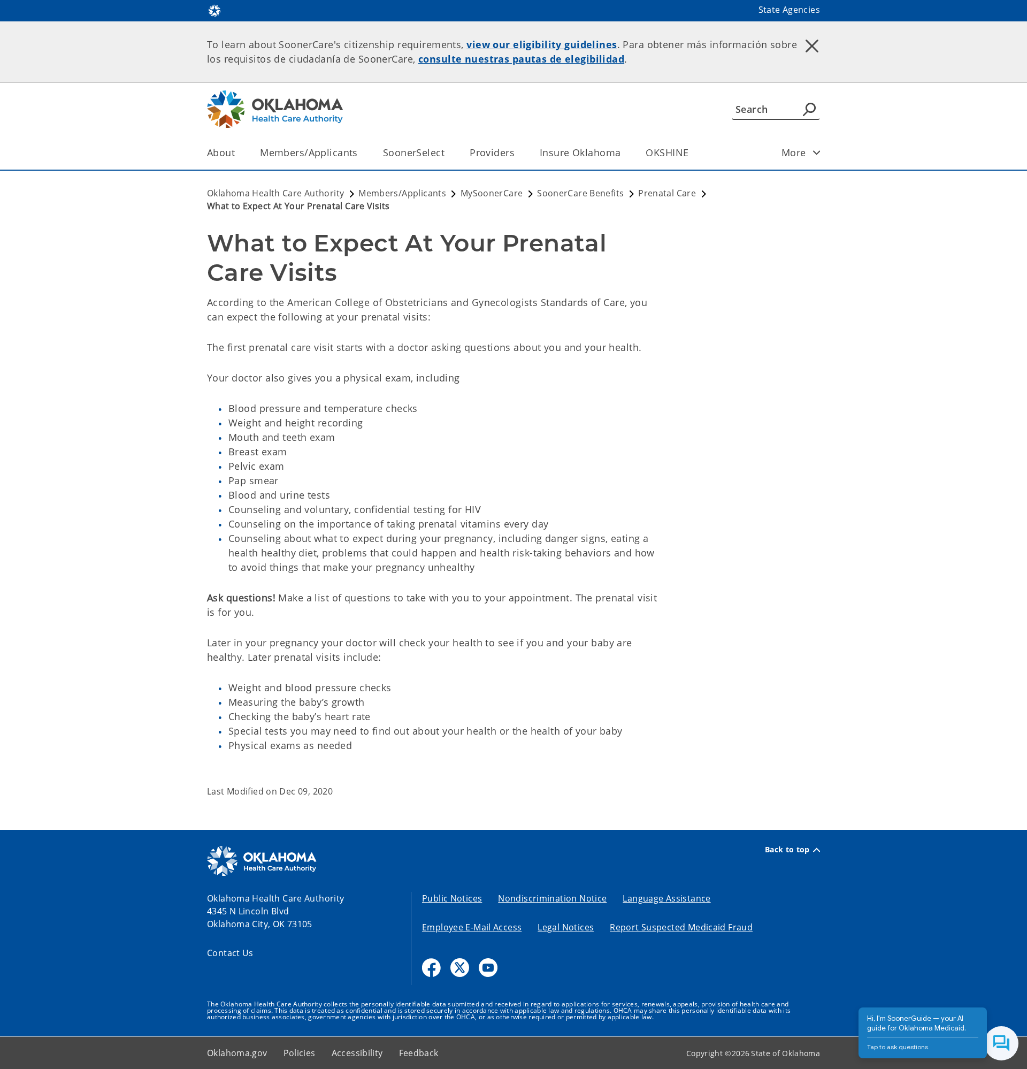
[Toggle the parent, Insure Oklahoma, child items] (623, 152)
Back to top (787, 849)
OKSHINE (667, 152)
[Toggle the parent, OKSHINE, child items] (691, 152)
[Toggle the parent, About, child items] (238, 152)
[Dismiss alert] (812, 45)
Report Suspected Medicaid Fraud (681, 927)
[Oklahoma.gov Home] (214, 9)
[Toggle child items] (816, 152)
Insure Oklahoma (580, 152)
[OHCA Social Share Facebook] (431, 967)
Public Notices (452, 898)
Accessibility (357, 1053)
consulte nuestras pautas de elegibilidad (521, 58)
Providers (492, 152)
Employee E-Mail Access (472, 927)
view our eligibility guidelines (541, 44)
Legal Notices (566, 927)
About (221, 152)
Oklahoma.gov (237, 1053)
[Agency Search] (809, 109)
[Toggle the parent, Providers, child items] (518, 152)
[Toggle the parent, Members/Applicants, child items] (361, 152)
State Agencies (789, 10)
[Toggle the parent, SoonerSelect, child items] (447, 152)
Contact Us (230, 953)
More (793, 152)
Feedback (419, 1053)
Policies (299, 1053)
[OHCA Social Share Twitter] (459, 967)
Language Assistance (666, 898)
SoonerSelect (413, 152)
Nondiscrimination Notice (552, 898)
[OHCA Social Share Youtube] (488, 967)
